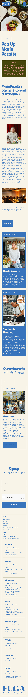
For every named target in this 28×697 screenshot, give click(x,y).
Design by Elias (19, 693)
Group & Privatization (10, 528)
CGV (4, 534)
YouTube (5, 523)
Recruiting (6, 530)
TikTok (5, 521)
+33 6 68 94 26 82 (11, 573)
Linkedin (6, 517)
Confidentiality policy (11, 539)
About (5, 525)
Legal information (9, 536)
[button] (24, 4)
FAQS (4, 532)
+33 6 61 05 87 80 (11, 555)
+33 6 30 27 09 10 (11, 595)
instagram (6, 519)
